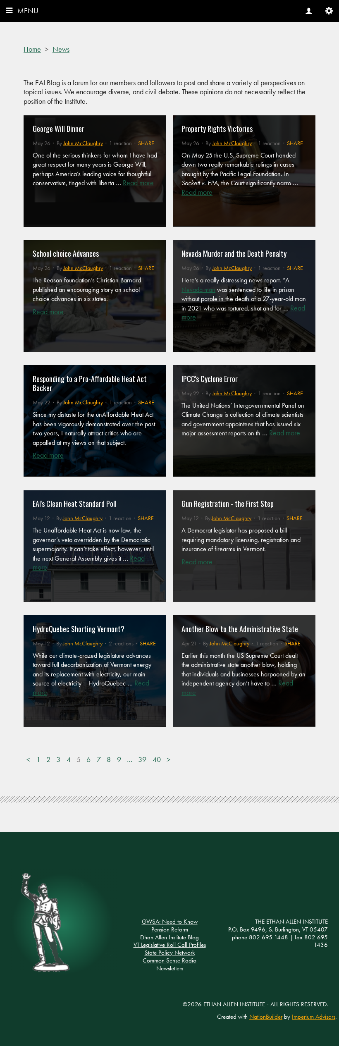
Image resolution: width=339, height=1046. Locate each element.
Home (32, 49)
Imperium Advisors (313, 1017)
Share (146, 143)
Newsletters (169, 968)
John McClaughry (83, 143)
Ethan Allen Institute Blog (169, 937)
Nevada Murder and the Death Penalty (233, 253)
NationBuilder (265, 1017)
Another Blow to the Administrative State (239, 628)
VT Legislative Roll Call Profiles (170, 945)
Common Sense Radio (169, 960)
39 (142, 759)
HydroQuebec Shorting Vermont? (78, 628)
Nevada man (198, 289)
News (61, 49)
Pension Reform (169, 929)
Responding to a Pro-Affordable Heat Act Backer (90, 383)
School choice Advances (66, 253)
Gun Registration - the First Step (227, 503)
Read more (138, 182)
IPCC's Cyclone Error (209, 378)
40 (157, 759)
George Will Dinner (58, 128)
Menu (27, 10)
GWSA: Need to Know (170, 921)
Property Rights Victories (217, 128)
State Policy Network (170, 952)
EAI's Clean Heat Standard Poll (75, 503)
